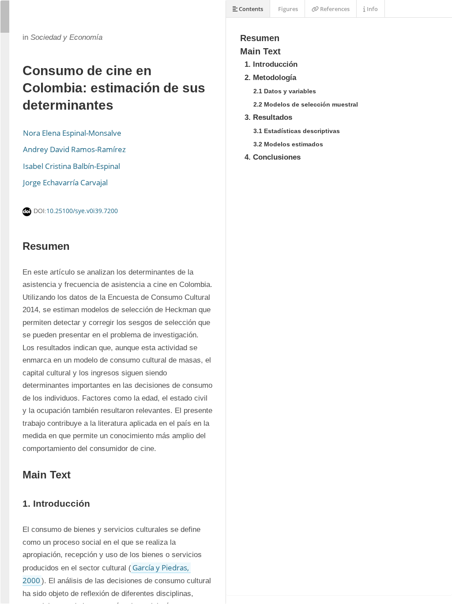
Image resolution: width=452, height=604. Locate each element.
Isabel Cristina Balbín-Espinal (71, 166)
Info (371, 9)
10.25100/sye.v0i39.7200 (82, 210)
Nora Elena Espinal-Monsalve (72, 133)
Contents (250, 9)
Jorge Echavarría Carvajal (65, 182)
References (334, 9)
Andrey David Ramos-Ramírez (74, 149)
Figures (287, 9)
